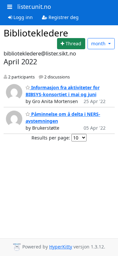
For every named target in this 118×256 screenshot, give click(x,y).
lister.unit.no (34, 7)
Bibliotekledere (36, 33)
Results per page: (50, 138)
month (99, 43)
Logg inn (22, 17)
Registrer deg (63, 17)
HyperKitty (60, 247)
